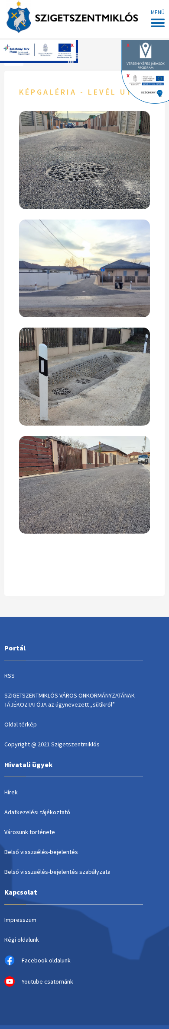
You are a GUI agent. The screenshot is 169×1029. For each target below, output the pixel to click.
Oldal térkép (20, 724)
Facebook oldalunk (46, 960)
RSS (9, 675)
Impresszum (20, 920)
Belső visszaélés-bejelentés (41, 852)
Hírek (11, 792)
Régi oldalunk (21, 939)
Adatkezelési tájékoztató (37, 812)
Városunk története (29, 832)
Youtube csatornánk (47, 981)
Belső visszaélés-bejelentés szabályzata (57, 872)
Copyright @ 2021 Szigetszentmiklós (52, 744)
